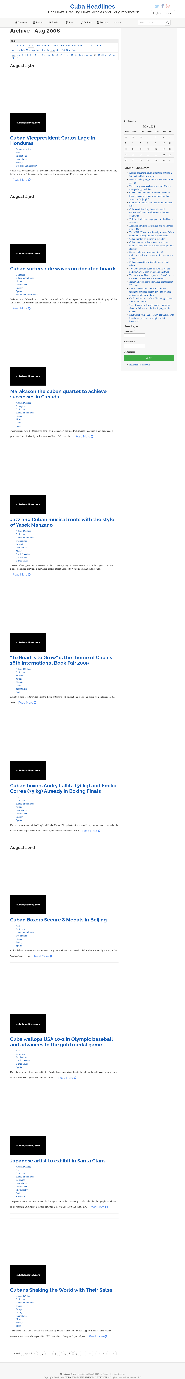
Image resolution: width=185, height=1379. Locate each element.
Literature (20, 682)
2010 (43, 45)
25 (99, 54)
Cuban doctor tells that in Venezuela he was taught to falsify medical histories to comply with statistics (151, 245)
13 (53, 54)
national (19, 422)
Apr (33, 49)
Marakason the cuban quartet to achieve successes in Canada (58, 394)
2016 (80, 45)
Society (103, 22)
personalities (21, 284)
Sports (72, 22)
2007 (25, 45)
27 (106, 54)
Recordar (130, 351)
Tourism (55, 22)
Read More (20, 179)
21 (83, 54)
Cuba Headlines (92, 6)
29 (114, 54)
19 (76, 54)
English (157, 13)
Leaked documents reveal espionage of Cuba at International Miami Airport (150, 174)
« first (17, 1353)
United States (22, 560)
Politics (39, 22)
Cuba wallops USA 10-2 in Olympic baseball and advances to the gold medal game (61, 1041)
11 (45, 54)
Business (22, 22)
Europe (19, 1309)
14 (57, 54)
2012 (55, 45)
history (19, 281)
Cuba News (102, 1373)
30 (13, 57)
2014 (68, 45)
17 (68, 54)
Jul (48, 49)
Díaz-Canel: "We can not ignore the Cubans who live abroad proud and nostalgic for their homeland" (151, 318)
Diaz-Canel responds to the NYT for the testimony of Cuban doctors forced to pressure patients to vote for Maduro (150, 292)
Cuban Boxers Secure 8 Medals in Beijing (58, 920)
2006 (19, 45)
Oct (63, 49)
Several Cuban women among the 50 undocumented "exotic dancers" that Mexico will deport (151, 255)
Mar (28, 49)
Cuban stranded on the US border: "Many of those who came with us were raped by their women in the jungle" (149, 196)
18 (72, 54)
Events (19, 152)
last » (111, 1353)
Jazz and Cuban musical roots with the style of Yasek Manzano (62, 522)
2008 (31, 45)
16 (64, 54)
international (21, 158)
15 (61, 54)
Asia (18, 796)
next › (101, 1353)
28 (110, 54)
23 (91, 54)
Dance (19, 1305)
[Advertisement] (64, 91)
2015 (74, 45)
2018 (92, 45)
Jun (43, 49)
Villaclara (20, 1196)
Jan (18, 49)
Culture (87, 22)
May (38, 49)
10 (41, 54)
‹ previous (30, 1353)
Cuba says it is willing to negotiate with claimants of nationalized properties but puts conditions (149, 212)
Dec (73, 49)
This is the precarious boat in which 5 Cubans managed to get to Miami (150, 187)
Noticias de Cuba (68, 1373)
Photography (22, 1189)
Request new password (139, 364)
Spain (18, 1325)
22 (87, 54)
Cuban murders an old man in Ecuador (147, 238)
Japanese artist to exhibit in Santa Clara (57, 1161)
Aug (53, 49)
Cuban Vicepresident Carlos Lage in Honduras (52, 140)
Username (129, 331)
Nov (68, 49)
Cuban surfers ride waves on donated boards (63, 268)
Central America (23, 149)
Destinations (21, 540)
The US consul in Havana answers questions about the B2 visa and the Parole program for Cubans (149, 308)
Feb (23, 49)
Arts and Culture (23, 402)
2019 (98, 45)
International (21, 155)
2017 (86, 45)
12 (49, 54)
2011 (49, 45)
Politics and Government (27, 294)
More (116, 22)
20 (80, 54)
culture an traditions (25, 277)
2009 (37, 45)
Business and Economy (26, 165)
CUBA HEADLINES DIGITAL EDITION (86, 1377)
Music (19, 419)
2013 (61, 45)
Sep (58, 49)
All (13, 45)
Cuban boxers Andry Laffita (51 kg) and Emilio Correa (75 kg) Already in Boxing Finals (63, 788)
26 (102, 54)
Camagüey (21, 406)
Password (129, 341)
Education (20, 543)
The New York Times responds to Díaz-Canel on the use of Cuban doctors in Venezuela (151, 277)
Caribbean (20, 274)
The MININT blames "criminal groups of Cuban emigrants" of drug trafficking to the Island (151, 234)
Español (169, 13)
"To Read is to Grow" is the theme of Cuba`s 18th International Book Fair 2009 (61, 660)
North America (23, 553)
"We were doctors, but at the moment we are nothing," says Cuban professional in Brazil (149, 270)
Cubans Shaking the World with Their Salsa (61, 1290)
